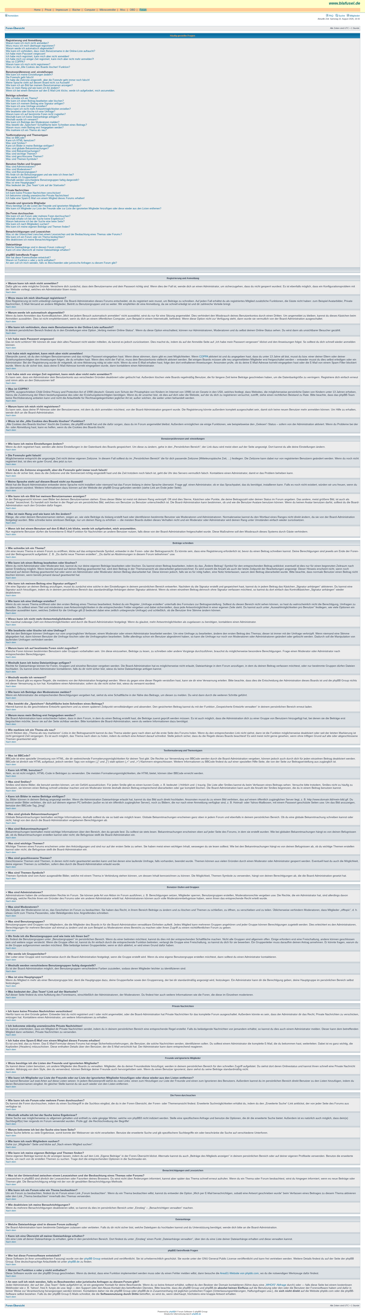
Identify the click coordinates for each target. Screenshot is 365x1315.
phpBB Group (92, 1258)
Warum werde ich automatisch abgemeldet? (30, 48)
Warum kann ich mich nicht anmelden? (27, 43)
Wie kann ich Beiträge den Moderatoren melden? (32, 122)
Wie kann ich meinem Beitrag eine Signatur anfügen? (35, 103)
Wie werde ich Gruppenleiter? (22, 177)
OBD (132, 9)
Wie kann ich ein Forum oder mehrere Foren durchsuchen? (38, 216)
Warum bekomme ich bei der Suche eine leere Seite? (35, 221)
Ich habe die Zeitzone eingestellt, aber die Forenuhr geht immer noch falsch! (48, 80)
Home (37, 9)
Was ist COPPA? (15, 61)
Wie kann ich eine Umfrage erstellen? (26, 106)
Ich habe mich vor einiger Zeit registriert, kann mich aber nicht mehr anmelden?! (50, 59)
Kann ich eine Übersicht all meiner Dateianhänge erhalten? (38, 250)
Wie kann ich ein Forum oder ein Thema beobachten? (35, 237)
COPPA (203, 356)
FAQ (330, 15)
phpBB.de (74, 1261)
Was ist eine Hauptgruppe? (21, 182)
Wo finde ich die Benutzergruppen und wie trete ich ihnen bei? (40, 174)
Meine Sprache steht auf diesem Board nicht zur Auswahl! (38, 82)
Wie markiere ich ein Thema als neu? (26, 130)
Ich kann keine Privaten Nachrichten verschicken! (33, 193)
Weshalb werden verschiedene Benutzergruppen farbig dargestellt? (42, 180)
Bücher (76, 9)
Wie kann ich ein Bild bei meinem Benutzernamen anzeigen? (39, 85)
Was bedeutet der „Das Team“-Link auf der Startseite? (35, 185)
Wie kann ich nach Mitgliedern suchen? (27, 224)
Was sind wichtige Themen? (21, 153)
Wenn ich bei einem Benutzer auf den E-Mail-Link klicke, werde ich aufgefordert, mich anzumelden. (60, 90)
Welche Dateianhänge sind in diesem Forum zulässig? (36, 247)
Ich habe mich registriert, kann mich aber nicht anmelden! (37, 56)
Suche (341, 15)
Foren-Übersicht (15, 28)
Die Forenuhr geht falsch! (20, 77)
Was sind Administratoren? (20, 166)
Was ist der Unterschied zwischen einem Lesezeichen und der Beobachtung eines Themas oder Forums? (64, 234)
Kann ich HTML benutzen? (20, 140)
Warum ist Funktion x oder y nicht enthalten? (30, 260)
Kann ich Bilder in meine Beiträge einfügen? (30, 145)
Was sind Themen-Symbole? (22, 159)
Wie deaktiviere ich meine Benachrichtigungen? (32, 239)
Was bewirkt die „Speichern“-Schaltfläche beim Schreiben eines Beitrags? (46, 125)
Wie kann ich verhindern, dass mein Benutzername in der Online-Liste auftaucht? (50, 51)
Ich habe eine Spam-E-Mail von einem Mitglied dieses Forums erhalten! (45, 198)
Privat (48, 9)
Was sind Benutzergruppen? (21, 172)
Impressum (62, 9)
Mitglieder (354, 15)
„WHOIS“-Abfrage (275, 1284)
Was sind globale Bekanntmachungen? (27, 148)
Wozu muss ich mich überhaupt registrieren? (30, 45)
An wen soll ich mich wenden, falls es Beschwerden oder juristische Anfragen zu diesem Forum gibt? (61, 263)
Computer (90, 9)
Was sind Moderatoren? (19, 169)
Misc (122, 9)
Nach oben (11, 292)
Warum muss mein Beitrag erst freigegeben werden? (34, 127)
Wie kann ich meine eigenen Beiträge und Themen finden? (38, 226)
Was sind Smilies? (16, 143)
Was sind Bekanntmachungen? (23, 151)
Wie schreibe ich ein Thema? (22, 98)
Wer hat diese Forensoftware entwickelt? (28, 257)
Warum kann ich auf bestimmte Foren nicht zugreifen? (36, 114)
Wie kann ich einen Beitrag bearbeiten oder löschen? (35, 101)
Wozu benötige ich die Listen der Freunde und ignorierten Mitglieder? (43, 206)
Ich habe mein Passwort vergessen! (25, 53)
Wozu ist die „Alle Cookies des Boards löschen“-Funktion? (38, 67)
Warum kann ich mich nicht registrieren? (28, 64)
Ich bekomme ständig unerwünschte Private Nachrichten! (37, 195)
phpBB (172, 1311)
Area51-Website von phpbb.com (239, 1273)
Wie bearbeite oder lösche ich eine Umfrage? (30, 111)
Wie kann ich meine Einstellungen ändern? (29, 74)
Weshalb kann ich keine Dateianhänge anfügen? (32, 117)
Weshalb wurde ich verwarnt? (22, 119)
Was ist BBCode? (15, 137)
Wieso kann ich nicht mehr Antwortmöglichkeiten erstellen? (38, 109)
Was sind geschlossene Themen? (24, 156)
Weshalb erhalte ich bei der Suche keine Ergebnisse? (35, 218)
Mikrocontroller (108, 9)
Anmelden (12, 15)
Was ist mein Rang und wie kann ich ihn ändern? (33, 88)
